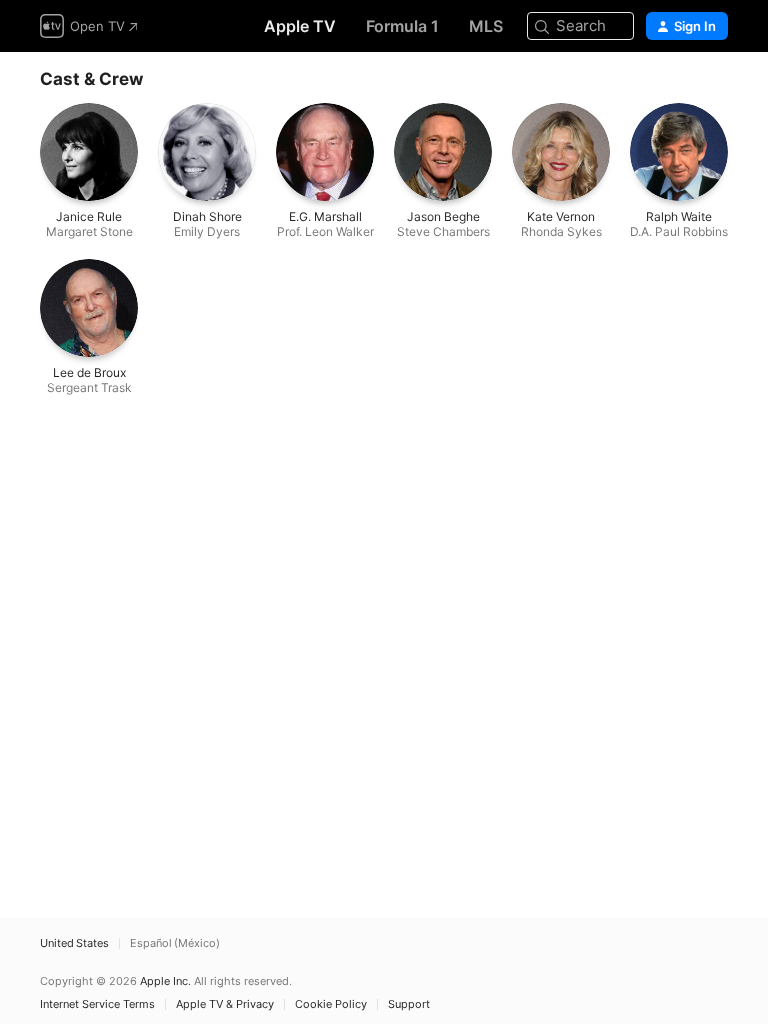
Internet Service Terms (97, 1004)
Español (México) (175, 943)
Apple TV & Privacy (225, 1004)
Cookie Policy (331, 1004)
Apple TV (300, 26)
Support (409, 1004)
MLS (486, 26)
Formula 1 (402, 26)
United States (74, 943)
